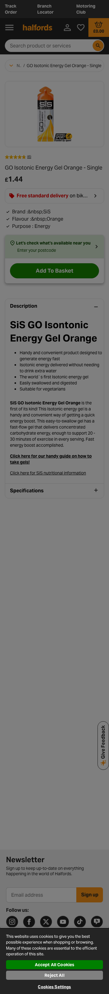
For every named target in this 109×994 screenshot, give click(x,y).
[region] (54, 960)
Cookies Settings (54, 986)
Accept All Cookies (54, 964)
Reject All (54, 975)
